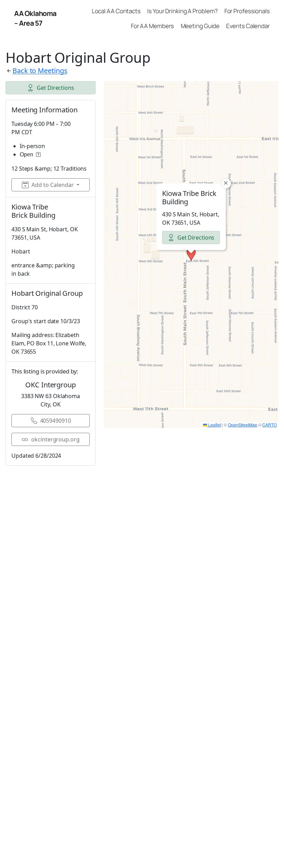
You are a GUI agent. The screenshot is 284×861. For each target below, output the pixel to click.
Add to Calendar (53, 185)
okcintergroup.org (55, 439)
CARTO (269, 425)
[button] (191, 254)
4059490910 (55, 420)
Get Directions (55, 88)
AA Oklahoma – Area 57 (35, 18)
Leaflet (214, 425)
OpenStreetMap (242, 425)
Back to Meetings (39, 70)
